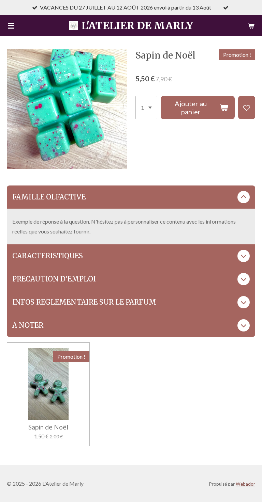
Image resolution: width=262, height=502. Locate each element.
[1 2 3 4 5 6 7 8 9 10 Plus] (146, 107)
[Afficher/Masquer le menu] (10, 25)
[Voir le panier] (251, 25)
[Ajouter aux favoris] (246, 107)
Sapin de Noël (48, 427)
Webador (245, 484)
